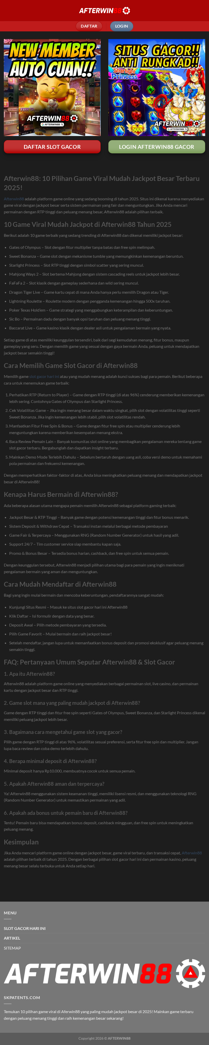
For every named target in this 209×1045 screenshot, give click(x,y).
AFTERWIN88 (119, 1038)
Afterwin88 (14, 198)
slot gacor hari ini (44, 376)
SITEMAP (12, 947)
